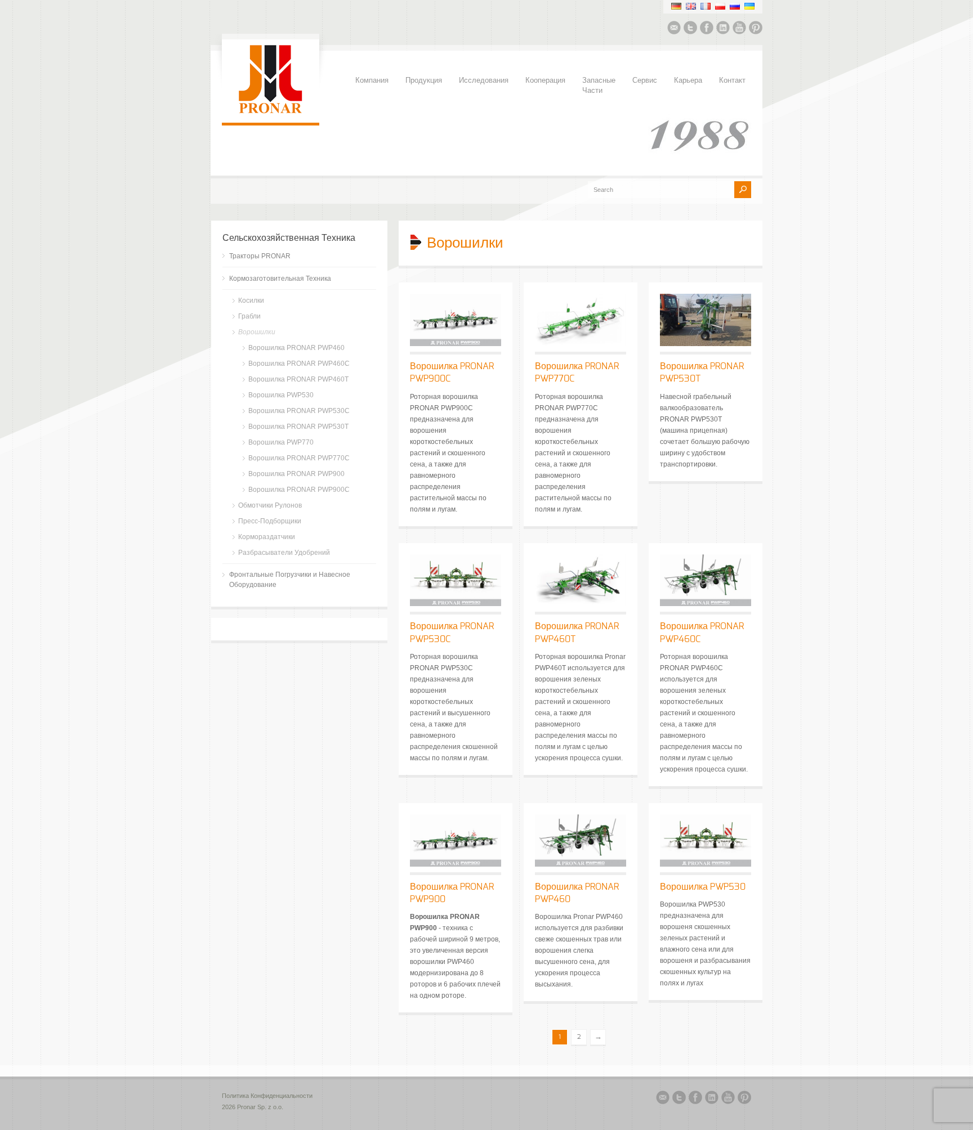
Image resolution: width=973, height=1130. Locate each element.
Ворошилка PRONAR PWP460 (296, 348)
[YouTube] (739, 29)
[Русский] (735, 6)
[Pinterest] (755, 29)
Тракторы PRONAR (260, 256)
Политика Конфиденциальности (267, 1095)
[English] (691, 6)
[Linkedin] (723, 29)
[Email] (674, 29)
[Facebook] (706, 29)
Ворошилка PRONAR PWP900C (299, 490)
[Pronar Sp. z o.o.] (270, 111)
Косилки (251, 300)
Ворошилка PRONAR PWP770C (299, 458)
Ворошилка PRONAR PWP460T (298, 379)
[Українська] (749, 6)
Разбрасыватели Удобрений (284, 553)
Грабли (249, 316)
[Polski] (720, 6)
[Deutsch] (676, 6)
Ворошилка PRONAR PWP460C (299, 363)
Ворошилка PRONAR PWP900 (296, 474)
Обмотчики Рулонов (270, 505)
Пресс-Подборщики (269, 521)
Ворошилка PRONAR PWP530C (299, 411)
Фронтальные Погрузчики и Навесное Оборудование (289, 580)
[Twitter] (690, 29)
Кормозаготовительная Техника (280, 278)
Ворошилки (256, 332)
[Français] (705, 6)
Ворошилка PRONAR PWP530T (298, 427)
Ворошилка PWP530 (703, 886)
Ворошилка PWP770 (281, 442)
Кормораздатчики (266, 537)
